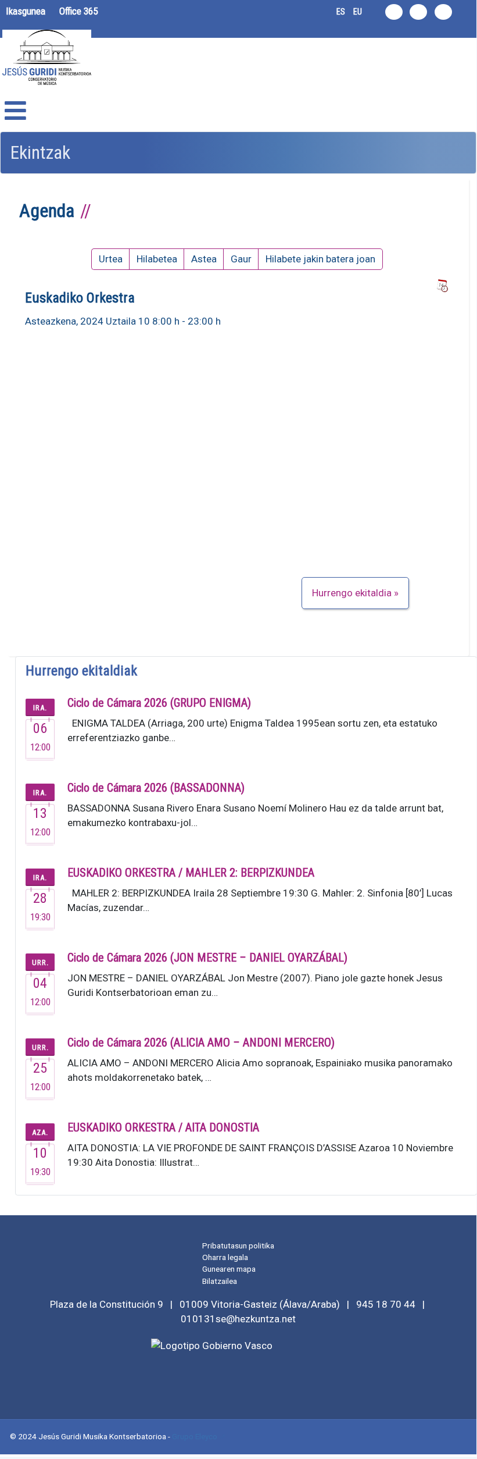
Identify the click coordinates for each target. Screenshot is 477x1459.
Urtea (111, 259)
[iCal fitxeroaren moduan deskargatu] (442, 286)
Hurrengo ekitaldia (352, 593)
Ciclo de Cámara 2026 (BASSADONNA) (156, 788)
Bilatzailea (219, 1281)
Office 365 (78, 11)
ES (340, 11)
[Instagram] (394, 12)
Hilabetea (157, 259)
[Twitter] (418, 12)
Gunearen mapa (229, 1268)
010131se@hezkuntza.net (238, 1319)
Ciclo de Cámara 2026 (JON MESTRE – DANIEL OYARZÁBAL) (207, 958)
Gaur (241, 259)
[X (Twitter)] (238, 1384)
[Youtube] (443, 12)
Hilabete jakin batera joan (320, 259)
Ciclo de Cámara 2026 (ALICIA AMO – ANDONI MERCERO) (201, 1042)
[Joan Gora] (461, 1441)
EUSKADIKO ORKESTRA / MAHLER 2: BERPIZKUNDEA (190, 873)
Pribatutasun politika (238, 1245)
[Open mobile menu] (15, 111)
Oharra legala (225, 1257)
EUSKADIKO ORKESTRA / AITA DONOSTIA (163, 1127)
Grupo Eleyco (194, 1436)
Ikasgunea (25, 11)
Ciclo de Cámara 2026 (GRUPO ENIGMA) (159, 703)
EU (357, 11)
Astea (204, 259)
